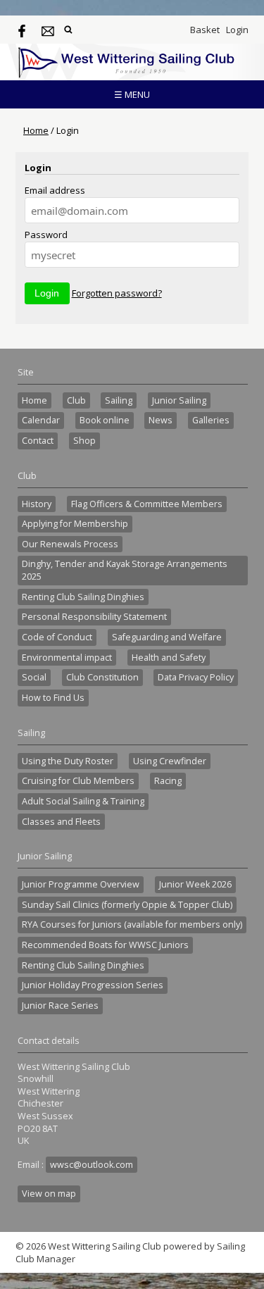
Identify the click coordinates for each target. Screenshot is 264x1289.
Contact (38, 441)
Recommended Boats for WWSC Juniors (105, 945)
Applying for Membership (75, 524)
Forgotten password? (117, 293)
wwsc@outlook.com (91, 1165)
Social (34, 677)
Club (76, 400)
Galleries (211, 420)
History (36, 504)
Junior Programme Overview (80, 884)
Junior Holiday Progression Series (92, 985)
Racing (168, 781)
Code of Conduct (57, 637)
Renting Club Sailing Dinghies (83, 597)
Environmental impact (67, 658)
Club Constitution (102, 677)
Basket (205, 29)
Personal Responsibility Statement (94, 617)
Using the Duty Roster (67, 761)
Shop (84, 441)
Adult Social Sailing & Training (83, 801)
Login (237, 29)
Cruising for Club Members (78, 781)
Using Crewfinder (169, 761)
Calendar (41, 420)
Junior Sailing (179, 400)
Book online (105, 420)
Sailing (118, 400)
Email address (55, 190)
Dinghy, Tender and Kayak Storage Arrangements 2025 (124, 570)
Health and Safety (169, 658)
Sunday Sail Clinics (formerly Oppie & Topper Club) (127, 905)
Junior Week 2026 (195, 884)
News (160, 420)
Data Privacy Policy (196, 677)
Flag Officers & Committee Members (146, 504)
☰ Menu (132, 94)
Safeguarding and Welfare (167, 637)
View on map (49, 1194)
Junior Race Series (60, 1005)
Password (46, 234)
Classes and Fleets (61, 822)
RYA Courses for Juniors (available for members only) (132, 924)
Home (36, 130)
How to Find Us (53, 698)
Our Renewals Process (70, 544)
